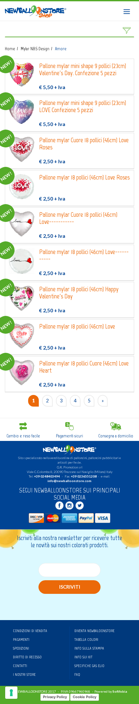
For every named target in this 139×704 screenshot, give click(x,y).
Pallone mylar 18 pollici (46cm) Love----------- (84, 255)
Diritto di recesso (27, 657)
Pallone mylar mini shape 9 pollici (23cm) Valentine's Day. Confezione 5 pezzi (82, 69)
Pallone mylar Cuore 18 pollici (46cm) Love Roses (84, 143)
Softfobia (119, 691)
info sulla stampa (89, 648)
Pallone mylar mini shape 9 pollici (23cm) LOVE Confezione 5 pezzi (82, 106)
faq (77, 674)
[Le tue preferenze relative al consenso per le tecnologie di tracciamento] (11, 693)
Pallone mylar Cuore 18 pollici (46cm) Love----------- (78, 218)
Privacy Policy (55, 697)
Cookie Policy (84, 697)
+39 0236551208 (84, 476)
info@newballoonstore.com (69, 481)
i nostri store (24, 674)
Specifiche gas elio (89, 666)
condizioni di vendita (30, 631)
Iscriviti (69, 587)
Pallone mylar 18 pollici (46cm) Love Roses (84, 177)
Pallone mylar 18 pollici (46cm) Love (77, 326)
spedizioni (21, 648)
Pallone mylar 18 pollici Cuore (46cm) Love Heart (84, 367)
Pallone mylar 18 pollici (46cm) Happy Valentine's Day (79, 292)
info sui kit (83, 657)
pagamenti (21, 639)
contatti (20, 666)
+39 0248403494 (47, 476)
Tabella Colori (86, 639)
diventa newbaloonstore (94, 631)
